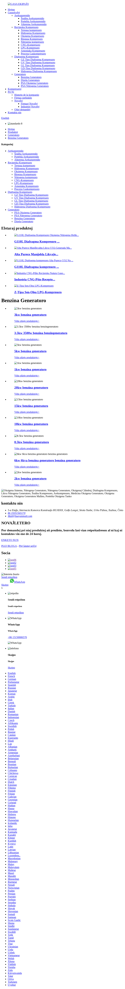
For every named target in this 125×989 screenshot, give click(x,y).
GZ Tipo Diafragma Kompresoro (38, 59)
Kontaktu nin (14, 112)
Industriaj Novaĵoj (30, 106)
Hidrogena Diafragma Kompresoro (39, 71)
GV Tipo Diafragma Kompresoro (38, 62)
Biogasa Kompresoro (32, 39)
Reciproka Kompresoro (26, 27)
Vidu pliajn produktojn (26, 321)
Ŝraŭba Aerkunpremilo (32, 18)
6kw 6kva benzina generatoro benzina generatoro (47, 460)
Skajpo (4, 584)
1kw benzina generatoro (30, 369)
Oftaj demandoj (22, 109)
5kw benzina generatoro (30, 351)
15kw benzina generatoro (31, 406)
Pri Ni (11, 91)
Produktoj (13, 132)
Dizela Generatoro (30, 80)
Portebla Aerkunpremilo (33, 21)
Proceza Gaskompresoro (33, 53)
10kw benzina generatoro (31, 424)
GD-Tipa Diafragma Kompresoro (38, 68)
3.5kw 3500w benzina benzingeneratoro (40, 333)
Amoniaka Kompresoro (33, 50)
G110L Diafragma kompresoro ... (36, 267)
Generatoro (20, 74)
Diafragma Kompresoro (26, 56)
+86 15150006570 (17, 637)
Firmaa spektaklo (23, 97)
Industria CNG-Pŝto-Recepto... (34, 279)
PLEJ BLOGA (9, 546)
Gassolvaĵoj (14, 12)
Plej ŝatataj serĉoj (27, 546)
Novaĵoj (18, 100)
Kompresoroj (14, 89)
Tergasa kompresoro (31, 30)
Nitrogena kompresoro (32, 42)
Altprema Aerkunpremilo (34, 24)
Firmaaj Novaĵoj (29, 103)
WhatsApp (19, 581)
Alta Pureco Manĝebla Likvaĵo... (36, 254)
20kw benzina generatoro (31, 387)
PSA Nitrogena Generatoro (35, 86)
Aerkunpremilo (22, 15)
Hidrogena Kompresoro (33, 33)
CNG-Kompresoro (30, 44)
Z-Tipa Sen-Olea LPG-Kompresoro (38, 292)
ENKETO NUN (10, 540)
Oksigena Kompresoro (32, 36)
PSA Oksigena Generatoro (34, 83)
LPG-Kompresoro (30, 47)
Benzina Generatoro (31, 77)
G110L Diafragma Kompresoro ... (37, 241)
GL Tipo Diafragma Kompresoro (38, 65)
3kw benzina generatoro (30, 314)
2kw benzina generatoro (30, 478)
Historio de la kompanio (26, 94)
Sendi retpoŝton (9, 577)
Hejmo (11, 9)
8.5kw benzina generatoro (31, 442)
